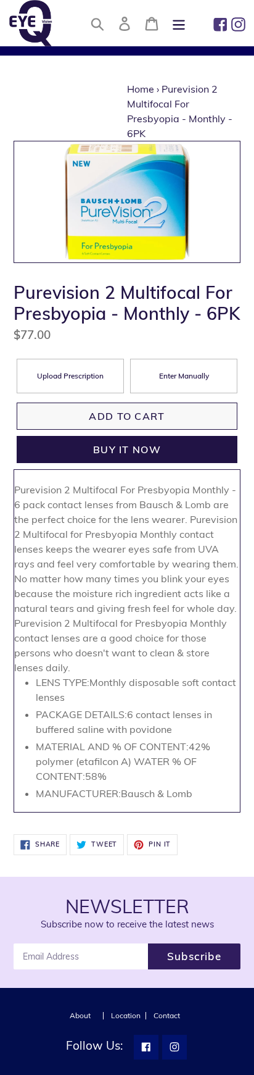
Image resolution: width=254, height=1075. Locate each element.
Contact (167, 1015)
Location (126, 1015)
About (80, 1015)
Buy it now (127, 449)
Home (140, 89)
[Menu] (178, 23)
